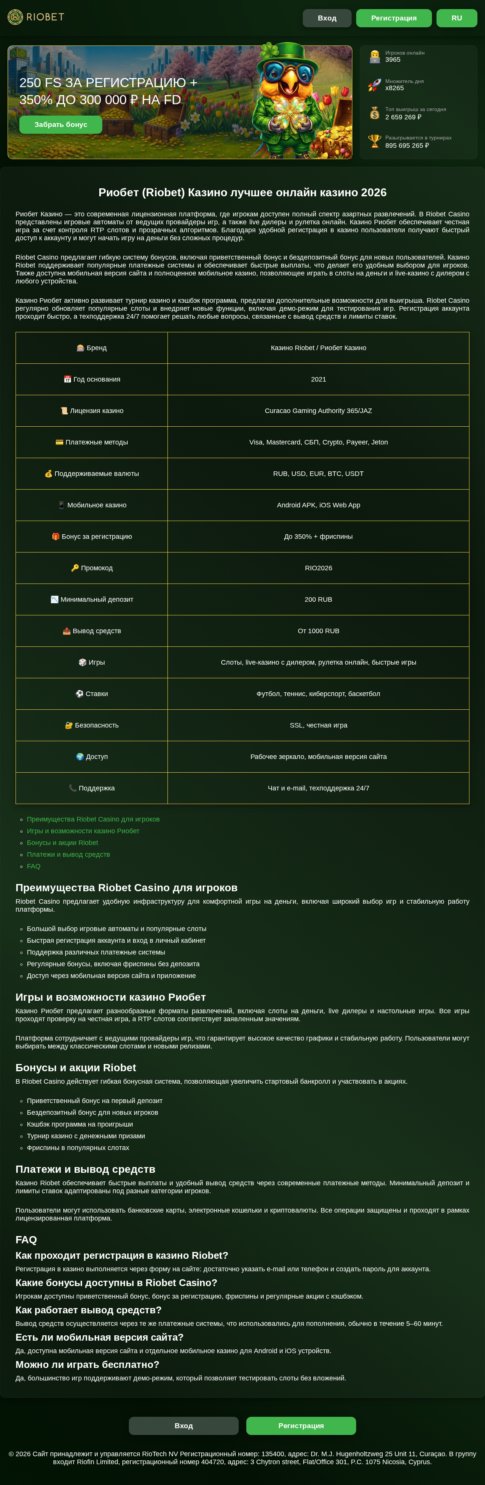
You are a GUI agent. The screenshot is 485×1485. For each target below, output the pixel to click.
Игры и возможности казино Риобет (83, 831)
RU (457, 18)
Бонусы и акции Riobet (62, 843)
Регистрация (394, 18)
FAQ (34, 866)
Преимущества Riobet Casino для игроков (93, 819)
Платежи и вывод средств (68, 854)
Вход (327, 18)
